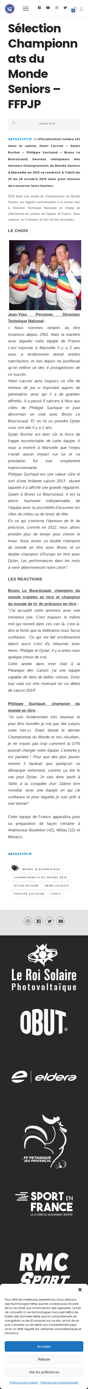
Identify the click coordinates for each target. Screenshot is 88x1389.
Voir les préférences (44, 1372)
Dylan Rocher (26, 885)
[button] (80, 1290)
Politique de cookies (24, 1383)
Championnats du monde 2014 (40, 877)
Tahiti (56, 894)
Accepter (44, 1346)
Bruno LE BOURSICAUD (41, 869)
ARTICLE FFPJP (20, 139)
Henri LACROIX (57, 885)
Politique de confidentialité (59, 1383)
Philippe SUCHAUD (29, 894)
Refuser (44, 1359)
